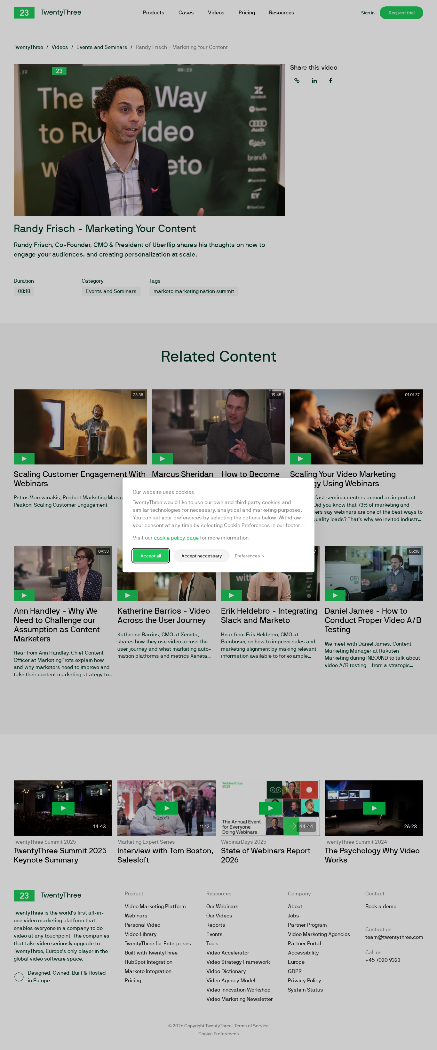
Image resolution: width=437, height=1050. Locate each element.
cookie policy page (176, 537)
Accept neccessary (201, 555)
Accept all (150, 555)
